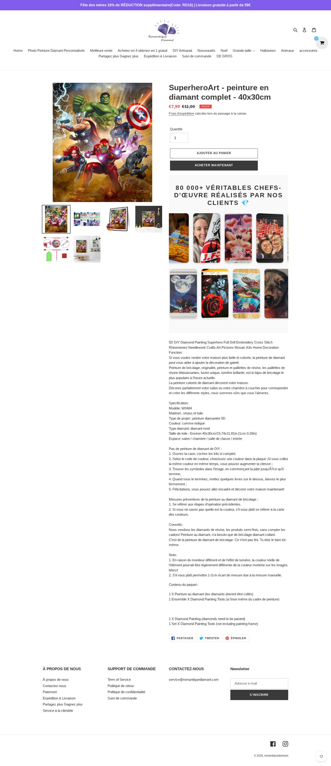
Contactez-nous (54, 686)
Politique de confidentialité (126, 692)
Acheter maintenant (214, 165)
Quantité (176, 129)
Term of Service (119, 679)
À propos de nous (56, 679)
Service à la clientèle (58, 710)
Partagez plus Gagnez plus (63, 704)
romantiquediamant (276, 755)
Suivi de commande (122, 698)
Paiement (50, 692)
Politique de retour (121, 686)
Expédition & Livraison (59, 698)
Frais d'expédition (181, 113)
